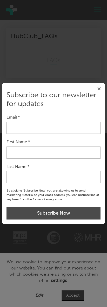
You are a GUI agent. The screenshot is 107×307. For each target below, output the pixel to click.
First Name (18, 141)
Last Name (17, 166)
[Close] (99, 88)
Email (13, 117)
